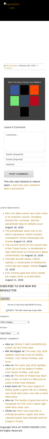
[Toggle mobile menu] (44, 17)
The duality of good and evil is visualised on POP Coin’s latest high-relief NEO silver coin (26, 404)
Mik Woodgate (12, 66)
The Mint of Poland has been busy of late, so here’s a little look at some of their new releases (26, 379)
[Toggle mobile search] (39, 17)
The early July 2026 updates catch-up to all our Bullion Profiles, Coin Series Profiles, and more (25, 369)
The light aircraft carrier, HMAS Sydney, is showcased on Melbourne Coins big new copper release (25, 262)
